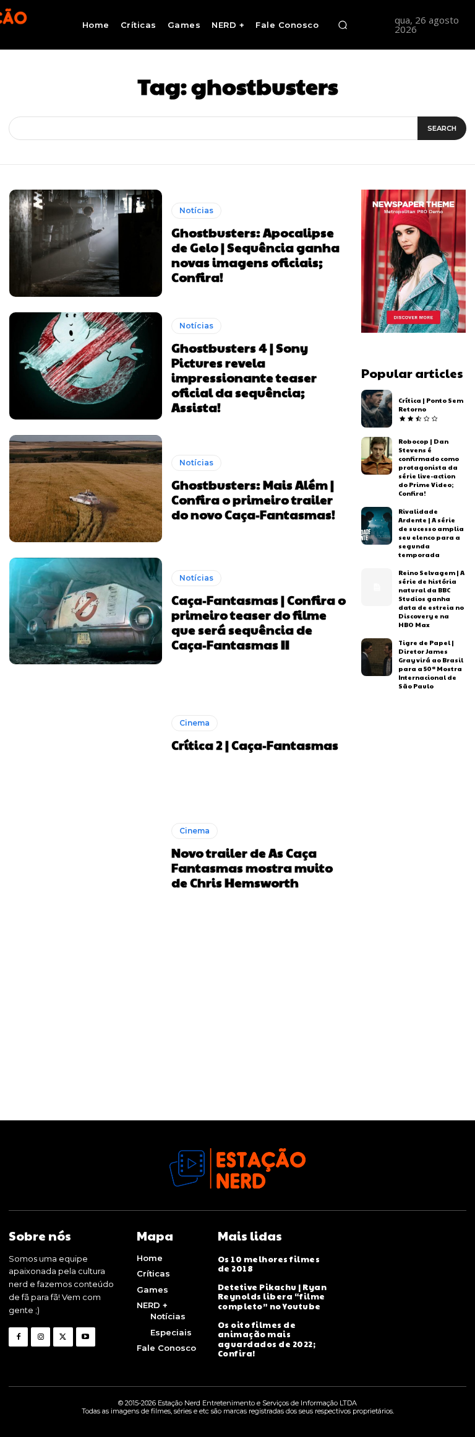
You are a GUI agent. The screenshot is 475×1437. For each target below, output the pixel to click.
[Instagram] (40, 1337)
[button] (343, 25)
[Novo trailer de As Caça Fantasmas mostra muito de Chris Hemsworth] (85, 856)
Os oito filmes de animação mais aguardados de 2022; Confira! (267, 1339)
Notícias (196, 210)
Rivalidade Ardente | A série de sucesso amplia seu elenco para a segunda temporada (431, 533)
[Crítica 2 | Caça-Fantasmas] (85, 733)
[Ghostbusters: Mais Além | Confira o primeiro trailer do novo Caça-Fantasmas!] (85, 488)
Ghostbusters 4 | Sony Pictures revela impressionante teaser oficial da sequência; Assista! (244, 377)
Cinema (194, 722)
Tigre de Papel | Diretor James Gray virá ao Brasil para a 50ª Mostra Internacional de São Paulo (430, 664)
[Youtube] (85, 1337)
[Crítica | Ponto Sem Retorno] (377, 409)
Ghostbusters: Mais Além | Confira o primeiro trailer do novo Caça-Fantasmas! (253, 499)
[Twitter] (62, 1337)
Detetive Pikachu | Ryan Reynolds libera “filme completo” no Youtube (272, 1296)
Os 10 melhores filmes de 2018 (269, 1264)
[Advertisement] (237, 1033)
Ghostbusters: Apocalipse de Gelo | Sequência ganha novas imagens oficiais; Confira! (255, 255)
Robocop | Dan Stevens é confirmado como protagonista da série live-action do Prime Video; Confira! (428, 467)
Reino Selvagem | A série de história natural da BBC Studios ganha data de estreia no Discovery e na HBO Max (431, 598)
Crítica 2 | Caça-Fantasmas (254, 745)
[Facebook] (18, 1337)
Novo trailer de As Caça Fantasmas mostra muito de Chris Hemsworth (252, 867)
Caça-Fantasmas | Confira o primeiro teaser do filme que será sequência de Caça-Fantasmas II (258, 622)
